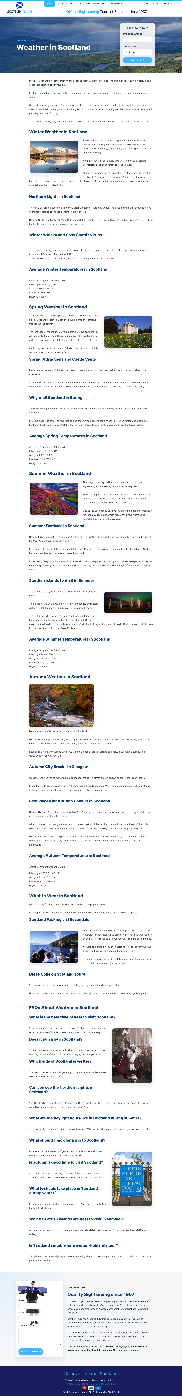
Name (21, 1300)
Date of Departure (132, 34)
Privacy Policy (73, 1384)
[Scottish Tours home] (20, 7)
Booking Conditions (106, 1384)
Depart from (129, 46)
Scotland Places (148, 4)
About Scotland (95, 4)
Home (49, 4)
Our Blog (168, 4)
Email (21, 1313)
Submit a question (31, 1351)
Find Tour (136, 60)
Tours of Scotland (68, 4)
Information (118, 4)
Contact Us (88, 1384)
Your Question (26, 1325)
